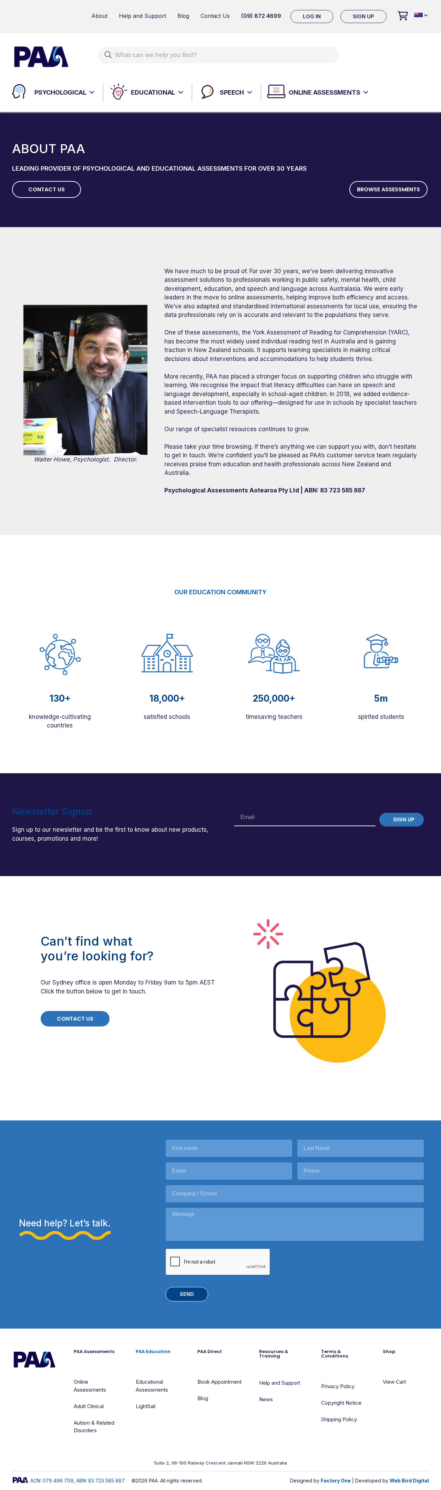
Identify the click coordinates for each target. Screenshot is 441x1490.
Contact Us (215, 15)
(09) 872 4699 (261, 15)
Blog (183, 15)
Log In (312, 16)
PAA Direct (209, 1351)
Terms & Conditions (334, 1353)
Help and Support (142, 15)
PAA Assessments (94, 1351)
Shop (389, 1351)
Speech (232, 92)
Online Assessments (324, 92)
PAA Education (153, 1351)
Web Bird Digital (409, 1480)
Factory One (336, 1480)
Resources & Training (273, 1353)
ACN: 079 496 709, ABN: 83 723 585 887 (77, 1480)
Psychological (60, 92)
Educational (153, 92)
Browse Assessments (388, 189)
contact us (46, 189)
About (99, 15)
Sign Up (363, 16)
